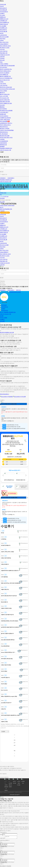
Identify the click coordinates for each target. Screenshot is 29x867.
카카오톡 (2, 321)
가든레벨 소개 (3, 20)
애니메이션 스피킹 (4, 47)
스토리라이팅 (3, 35)
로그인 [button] (1, 207)
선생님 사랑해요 (4, 63)
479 (14, 748)
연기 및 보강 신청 (4, 98)
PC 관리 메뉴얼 (4, 133)
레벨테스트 (3, 17)
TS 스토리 (2, 15)
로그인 (1, 171)
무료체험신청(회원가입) (6, 148)
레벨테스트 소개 (4, 18)
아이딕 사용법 (3, 317)
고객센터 (2, 58)
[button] (3, 475)
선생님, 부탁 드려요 (5, 119)
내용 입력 (2, 838)
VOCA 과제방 (3, 90)
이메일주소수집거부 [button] (18, 792)
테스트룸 (2, 201)
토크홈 (1, 315)
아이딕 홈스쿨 (3, 31)
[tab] (7, 487)
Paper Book (2, 38)
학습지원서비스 (4, 126)
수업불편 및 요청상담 (5, 117)
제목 (1, 834)
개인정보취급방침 (11, 792)
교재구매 (2, 56)
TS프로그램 (3, 4)
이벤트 (1, 81)
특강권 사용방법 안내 (5, 76)
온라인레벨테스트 (4, 22)
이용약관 (5, 792)
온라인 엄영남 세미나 (5, 71)
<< (14, 734)
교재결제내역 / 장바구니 (6, 123)
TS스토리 (5, 196)
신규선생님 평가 (4, 112)
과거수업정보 (3, 108)
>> (14, 756)
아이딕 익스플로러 (4, 72)
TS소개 (2, 6)
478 (14, 745)
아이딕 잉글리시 (4, 115)
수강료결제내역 (4, 141)
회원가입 (18, 290)
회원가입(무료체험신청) (6, 209)
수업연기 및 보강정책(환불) (7, 130)
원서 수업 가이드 (4, 42)
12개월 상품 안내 (7, 65)
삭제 (1, 848)
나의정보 (2, 139)
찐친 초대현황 (4, 121)
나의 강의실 (3, 83)
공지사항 (2, 60)
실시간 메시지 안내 (5, 80)
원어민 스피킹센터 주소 (6, 69)
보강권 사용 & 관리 (5, 99)
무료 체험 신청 (3, 53)
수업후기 (2, 13)
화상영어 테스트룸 (4, 135)
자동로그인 (4, 174)
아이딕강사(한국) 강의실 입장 (7, 89)
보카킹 (1, 33)
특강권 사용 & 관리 (5, 94)
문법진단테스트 (4, 24)
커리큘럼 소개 (3, 27)
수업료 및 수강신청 (5, 54)
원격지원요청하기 (4, 394)
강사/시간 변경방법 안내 (6, 78)
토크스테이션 (3, 8)
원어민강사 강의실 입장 (6, 87)
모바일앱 (2, 198)
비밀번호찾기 (11, 178)
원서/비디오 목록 (4, 36)
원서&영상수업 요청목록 (6, 110)
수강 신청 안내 (3, 51)
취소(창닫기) (3, 866)
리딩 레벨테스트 (4, 74)
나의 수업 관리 (3, 85)
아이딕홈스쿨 (3, 9)
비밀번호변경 (3, 142)
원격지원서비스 (4, 132)
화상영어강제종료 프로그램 (7, 332)
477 (14, 742)
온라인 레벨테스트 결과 (6, 103)
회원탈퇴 (2, 146)
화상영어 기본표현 (4, 128)
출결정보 (2, 107)
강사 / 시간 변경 (4, 96)
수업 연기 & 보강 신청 (5, 150)
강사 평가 (2, 105)
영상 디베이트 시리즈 (5, 45)
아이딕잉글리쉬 (4, 11)
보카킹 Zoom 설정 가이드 (6, 137)
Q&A (1, 62)
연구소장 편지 (3, 67)
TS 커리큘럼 (3, 26)
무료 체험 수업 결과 (5, 101)
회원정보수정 (3, 144)
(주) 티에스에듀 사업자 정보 (14, 794)
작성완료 (9, 866)
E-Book (2, 40)
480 (14, 750)
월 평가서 (2, 92)
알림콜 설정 (3, 114)
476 (14, 740)
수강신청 (2, 49)
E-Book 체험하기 (4, 44)
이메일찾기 (3, 178)
